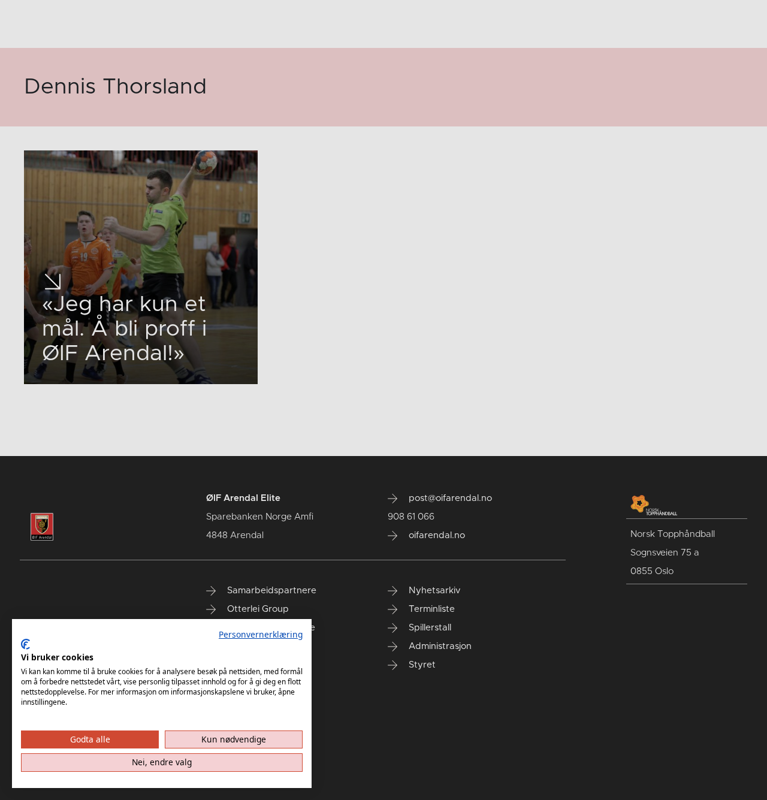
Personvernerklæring (261, 634)
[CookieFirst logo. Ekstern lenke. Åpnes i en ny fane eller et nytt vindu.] (25, 644)
